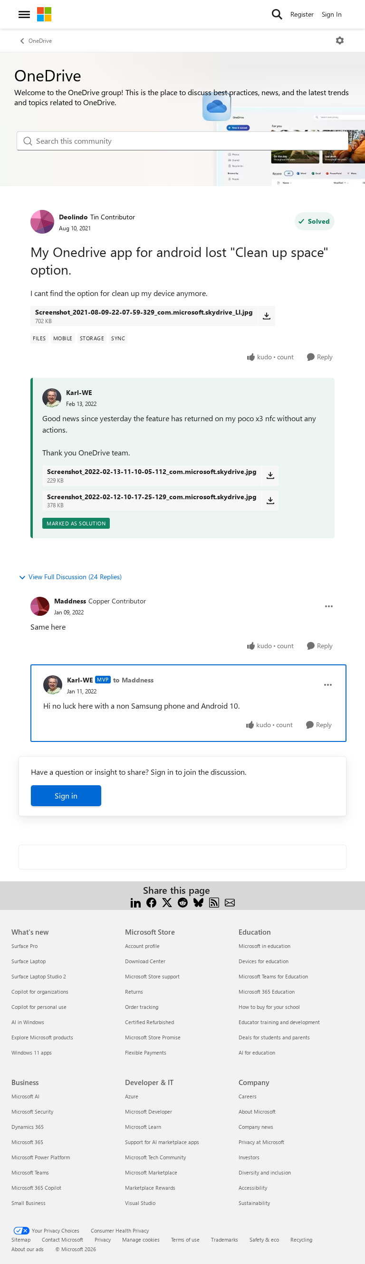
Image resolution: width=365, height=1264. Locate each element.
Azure (131, 1096)
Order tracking (141, 1006)
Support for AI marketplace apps (162, 1142)
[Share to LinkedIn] (136, 902)
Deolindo (73, 216)
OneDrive (40, 40)
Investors (249, 1157)
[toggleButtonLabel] (339, 40)
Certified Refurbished (149, 1022)
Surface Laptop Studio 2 (38, 976)
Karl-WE (79, 392)
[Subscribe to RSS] (214, 902)
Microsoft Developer (148, 1111)
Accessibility (253, 1187)
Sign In (332, 14)
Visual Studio (140, 1202)
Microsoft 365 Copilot (36, 1187)
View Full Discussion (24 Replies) (75, 576)
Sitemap (20, 1239)
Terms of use (185, 1239)
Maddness (70, 600)
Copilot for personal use (39, 1006)
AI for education (257, 1052)
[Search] (277, 14)
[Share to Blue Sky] (198, 902)
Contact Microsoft (62, 1239)
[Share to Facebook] (151, 902)
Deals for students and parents (274, 1037)
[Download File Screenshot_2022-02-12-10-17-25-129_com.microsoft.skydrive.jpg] (270, 501)
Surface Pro (24, 945)
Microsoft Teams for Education (273, 976)
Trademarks (224, 1239)
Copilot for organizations (39, 991)
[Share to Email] (230, 902)
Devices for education (263, 961)
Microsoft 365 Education (267, 991)
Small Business (28, 1202)
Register (302, 14)
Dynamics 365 (27, 1126)
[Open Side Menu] (24, 14)
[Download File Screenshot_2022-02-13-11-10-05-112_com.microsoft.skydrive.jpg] (270, 475)
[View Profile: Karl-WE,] (51, 397)
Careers (248, 1096)
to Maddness (133, 679)
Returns (134, 991)
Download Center (145, 961)
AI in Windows (27, 1022)
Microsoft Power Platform (40, 1157)
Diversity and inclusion (265, 1172)
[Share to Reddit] (183, 902)
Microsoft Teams (30, 1172)
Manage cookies (141, 1239)
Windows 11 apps (31, 1052)
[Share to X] (167, 902)
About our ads (27, 1249)
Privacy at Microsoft (261, 1142)
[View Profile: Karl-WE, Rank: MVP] (52, 684)
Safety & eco (264, 1239)
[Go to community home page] (44, 14)
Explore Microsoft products (42, 1037)
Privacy (103, 1239)
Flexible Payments (145, 1052)
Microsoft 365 (27, 1142)
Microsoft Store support (152, 976)
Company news (256, 1126)
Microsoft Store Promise (153, 1037)
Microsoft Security (32, 1111)
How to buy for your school (269, 1006)
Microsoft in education (264, 945)
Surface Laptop (28, 961)
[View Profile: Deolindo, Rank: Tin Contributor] (42, 222)
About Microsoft (257, 1111)
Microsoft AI (25, 1096)
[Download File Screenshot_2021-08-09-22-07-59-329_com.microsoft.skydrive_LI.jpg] (266, 316)
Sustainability (254, 1202)
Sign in (66, 795)
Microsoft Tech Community (155, 1157)
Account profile (142, 945)
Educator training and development (279, 1022)
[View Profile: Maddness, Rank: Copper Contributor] (39, 606)
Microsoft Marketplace (151, 1172)
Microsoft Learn (143, 1126)
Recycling (301, 1239)
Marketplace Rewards (150, 1187)
